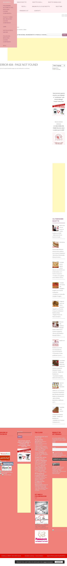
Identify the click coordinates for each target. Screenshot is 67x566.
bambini (38, 441)
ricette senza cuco (54, 2)
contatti (37, 10)
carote (40, 442)
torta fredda (43, 487)
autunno (39, 439)
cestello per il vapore (8, 31)
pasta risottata (41, 470)
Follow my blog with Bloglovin (5, 471)
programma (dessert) (41, 475)
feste (23, 6)
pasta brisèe (40, 468)
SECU (4, 45)
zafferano (37, 489)
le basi (42, 464)
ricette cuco (37, 2)
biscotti (36, 442)
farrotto (37, 454)
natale (42, 466)
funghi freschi (38, 455)
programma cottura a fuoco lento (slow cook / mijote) (41, 477)
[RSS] (63, 15)
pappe (36, 467)
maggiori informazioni (48, 562)
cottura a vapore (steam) (41, 447)
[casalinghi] (3, 461)
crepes (39, 449)
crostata (44, 449)
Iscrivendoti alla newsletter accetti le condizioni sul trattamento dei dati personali (59, 454)
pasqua (40, 467)
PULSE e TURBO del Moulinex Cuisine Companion (8, 20)
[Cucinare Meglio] (6, 474)
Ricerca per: (20, 431)
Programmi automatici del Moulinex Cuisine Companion (8, 9)
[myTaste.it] (3, 471)
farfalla (43, 453)
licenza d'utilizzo (39, 556)
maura (45, 464)
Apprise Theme (50, 556)
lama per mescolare (40, 462)
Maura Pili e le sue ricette (41, 6)
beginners (7, 2)
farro (46, 453)
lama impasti (41, 460)
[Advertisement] (37, 49)
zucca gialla (43, 489)
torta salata (37, 488)
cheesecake (38, 443)
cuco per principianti (40, 450)
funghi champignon (43, 454)
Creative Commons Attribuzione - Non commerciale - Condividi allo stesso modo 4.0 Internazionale (59, 471)
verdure (43, 488)
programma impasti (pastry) (40, 479)
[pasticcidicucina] (41, 514)
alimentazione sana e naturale (41, 437)
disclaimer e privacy (29, 556)
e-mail (54, 447)
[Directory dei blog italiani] (3, 473)
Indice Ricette (21, 2)
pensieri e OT (24, 10)
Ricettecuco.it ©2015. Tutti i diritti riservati (13, 556)
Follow (11, 472)
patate (36, 472)
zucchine (37, 490)
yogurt (46, 488)
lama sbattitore (39, 463)
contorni (44, 446)
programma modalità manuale (39, 483)
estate (41, 452)
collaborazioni (38, 446)
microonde (37, 466)
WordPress (62, 556)
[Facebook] (66, 15)
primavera (39, 473)
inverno (38, 457)
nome (53, 442)
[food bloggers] (6, 465)
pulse (44, 485)
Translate (58, 69)
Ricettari (59, 6)
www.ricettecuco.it (56, 467)
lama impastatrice (40, 458)
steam (41, 486)
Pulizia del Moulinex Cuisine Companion (7, 39)
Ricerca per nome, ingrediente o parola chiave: (29, 35)
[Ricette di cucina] (5, 460)
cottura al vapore (39, 448)
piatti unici (42, 472)
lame (4, 26)
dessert (36, 452)
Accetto (58, 562)
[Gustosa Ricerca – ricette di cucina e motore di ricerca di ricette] (5, 455)
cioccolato (40, 445)
